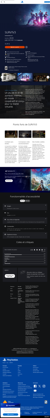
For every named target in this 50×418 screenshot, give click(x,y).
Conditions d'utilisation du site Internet (37, 413)
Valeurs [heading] (34, 365)
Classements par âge (21, 390)
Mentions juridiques (20, 413)
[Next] (48, 77)
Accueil (4, 362)
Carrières (4, 369)
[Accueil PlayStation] (22, 2)
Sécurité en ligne (36, 370)
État (3, 387)
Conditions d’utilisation (22, 384)
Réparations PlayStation (7, 389)
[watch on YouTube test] (29, 80)
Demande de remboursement (8, 392)
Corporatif (4, 374)
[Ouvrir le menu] (1, 2)
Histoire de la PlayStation (7, 375)
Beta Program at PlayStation (38, 397)
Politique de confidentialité (27, 413)
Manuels (4, 394)
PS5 (18, 367)
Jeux (7, 362)
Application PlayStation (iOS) (38, 394)
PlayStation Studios (6, 370)
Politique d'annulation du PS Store (24, 386)
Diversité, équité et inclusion (38, 372)
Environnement (35, 367)
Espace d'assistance (6, 384)
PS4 (18, 369)
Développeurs (20, 393)
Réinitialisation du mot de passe (8, 391)
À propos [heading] (5, 365)
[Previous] (2, 77)
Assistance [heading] (5, 382)
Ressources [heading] (20, 382)
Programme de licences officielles (24, 395)
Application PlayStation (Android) (39, 395)
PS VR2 (19, 370)
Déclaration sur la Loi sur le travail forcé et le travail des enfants (25, 388)
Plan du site (45, 413)
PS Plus (19, 372)
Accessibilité (35, 369)
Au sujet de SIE (5, 367)
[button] (25, 77)
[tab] (22, 201)
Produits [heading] (20, 365)
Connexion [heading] (35, 382)
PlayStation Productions (7, 372)
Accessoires (20, 374)
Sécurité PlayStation (6, 386)
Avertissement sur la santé (22, 392)
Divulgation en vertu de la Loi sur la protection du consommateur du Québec (10, 396)
